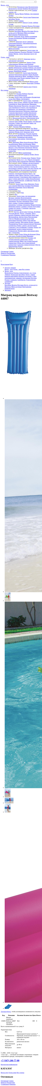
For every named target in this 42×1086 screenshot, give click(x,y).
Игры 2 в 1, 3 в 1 (22, 159)
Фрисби (35, 135)
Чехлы (17, 19)
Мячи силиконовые (24, 153)
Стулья (11, 24)
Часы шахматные (23, 161)
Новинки (12, 255)
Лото (10, 161)
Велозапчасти (33, 8)
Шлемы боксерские (29, 114)
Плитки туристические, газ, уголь (24, 273)
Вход (11, 264)
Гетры (21, 234)
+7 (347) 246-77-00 (10, 1060)
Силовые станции (27, 206)
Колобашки (35, 186)
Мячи (30, 116)
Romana (27, 130)
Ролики (7, 280)
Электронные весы (32, 118)
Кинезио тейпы (22, 220)
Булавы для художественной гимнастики (22, 238)
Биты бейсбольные (20, 95)
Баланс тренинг (34, 222)
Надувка (34, 278)
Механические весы (19, 118)
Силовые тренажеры (23, 205)
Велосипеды (9, 273)
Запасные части (19, 36)
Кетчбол (20, 135)
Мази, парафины (28, 76)
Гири (16, 121)
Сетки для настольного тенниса (19, 166)
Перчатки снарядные (30, 111)
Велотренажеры (26, 198)
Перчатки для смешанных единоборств (22, 109)
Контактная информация (9, 1064)
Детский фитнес (14, 213)
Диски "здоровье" (26, 213)
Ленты (36, 154)
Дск (32, 128)
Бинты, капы (13, 102)
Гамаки (21, 21)
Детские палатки (31, 133)
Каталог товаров (10, 268)
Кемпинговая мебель (12, 276)
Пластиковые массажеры (17, 139)
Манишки (16, 142)
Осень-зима (12, 1072)
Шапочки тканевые (24, 186)
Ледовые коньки (27, 69)
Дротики (16, 127)
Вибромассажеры (26, 199)
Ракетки (30, 94)
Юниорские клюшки (21, 67)
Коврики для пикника (16, 29)
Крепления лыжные (21, 74)
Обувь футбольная (29, 234)
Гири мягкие (31, 220)
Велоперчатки (33, 7)
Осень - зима (5, 57)
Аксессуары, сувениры (30, 100)
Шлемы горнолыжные (25, 64)
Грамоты (26, 154)
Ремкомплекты (23, 34)
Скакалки (12, 227)
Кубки (32, 154)
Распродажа (11, 253)
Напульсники (32, 217)
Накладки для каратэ (29, 106)
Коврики (17, 52)
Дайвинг (8, 274)
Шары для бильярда (22, 99)
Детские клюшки (33, 66)
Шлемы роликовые (29, 38)
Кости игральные (34, 159)
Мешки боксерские (15, 106)
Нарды (14, 161)
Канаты (25, 173)
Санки (11, 85)
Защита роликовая (31, 36)
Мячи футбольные (23, 146)
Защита (29, 62)
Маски (21, 14)
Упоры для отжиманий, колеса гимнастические (25, 228)
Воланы (19, 94)
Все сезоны (4, 90)
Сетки (32, 175)
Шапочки (31, 184)
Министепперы (35, 205)
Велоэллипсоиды (14, 199)
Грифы (20, 121)
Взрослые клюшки (21, 66)
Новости (4, 253)
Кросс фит (35, 215)
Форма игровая (21, 236)
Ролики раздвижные (15, 38)
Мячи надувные (29, 33)
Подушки (36, 26)
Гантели (11, 121)
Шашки (38, 161)
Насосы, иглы (13, 147)
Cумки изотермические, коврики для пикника (20, 277)
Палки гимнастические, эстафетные (21, 180)
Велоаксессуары (22, 7)
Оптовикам (4, 251)
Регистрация (5, 264)
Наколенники (34, 146)
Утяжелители (13, 231)
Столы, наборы (33, 22)
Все (19, 92)
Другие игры (13, 135)
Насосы (30, 26)
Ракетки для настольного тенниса (25, 165)
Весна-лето (4, 1072)
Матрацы (20, 33)
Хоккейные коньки (20, 71)
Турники (17, 182)
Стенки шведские (18, 179)
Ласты (17, 14)
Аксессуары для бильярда (23, 97)
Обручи (11, 219)
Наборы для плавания (31, 14)
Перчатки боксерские (16, 111)
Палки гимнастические (26, 224)
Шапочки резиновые (15, 187)
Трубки (11, 15)
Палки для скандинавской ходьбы (23, 79)
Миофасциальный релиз (22, 219)
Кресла (25, 22)
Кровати (24, 26)
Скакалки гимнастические (26, 245)
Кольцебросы (28, 135)
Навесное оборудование (17, 130)
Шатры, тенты (18, 54)
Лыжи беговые (33, 74)
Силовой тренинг (14, 222)
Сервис (11, 251)
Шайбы (11, 67)
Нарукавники (13, 34)
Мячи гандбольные (25, 144)
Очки (26, 184)
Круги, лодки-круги (30, 285)
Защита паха (27, 87)
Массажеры (25, 222)
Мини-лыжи (34, 81)
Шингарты (19, 114)
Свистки (26, 175)
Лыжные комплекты (15, 76)
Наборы (24, 94)
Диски (25, 121)
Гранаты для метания (16, 173)
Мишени (22, 127)
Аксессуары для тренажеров (26, 196)
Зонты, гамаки (30, 274)
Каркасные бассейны (18, 274)
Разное (20, 246)
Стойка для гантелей (22, 123)
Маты (35, 128)
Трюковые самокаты (15, 45)
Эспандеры (16, 232)
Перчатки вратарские (25, 147)
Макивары (33, 104)
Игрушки (30, 31)
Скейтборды (32, 47)
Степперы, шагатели (29, 208)
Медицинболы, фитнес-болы (18, 217)
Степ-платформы (21, 227)
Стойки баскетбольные (32, 179)
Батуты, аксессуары (20, 212)
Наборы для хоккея (34, 67)
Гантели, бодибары (34, 212)
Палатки (23, 52)
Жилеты (24, 31)
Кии (14, 99)
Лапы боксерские (23, 104)
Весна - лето (5, 5)
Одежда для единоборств (28, 107)
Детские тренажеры (22, 201)
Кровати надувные (25, 276)
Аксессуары (27, 17)
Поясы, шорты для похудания (27, 225)
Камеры (25, 8)
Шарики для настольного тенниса (25, 170)
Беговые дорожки (14, 198)
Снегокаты (20, 61)
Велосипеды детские (15, 8)
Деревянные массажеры (25, 137)
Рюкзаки (29, 52)
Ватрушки (30, 83)
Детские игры (25, 158)
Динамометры (13, 224)
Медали (11, 156)
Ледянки (37, 83)
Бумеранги (21, 133)
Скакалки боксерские (16, 113)
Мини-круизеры (14, 48)
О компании (5, 255)
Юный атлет (19, 132)
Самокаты (30, 41)
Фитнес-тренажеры (15, 210)
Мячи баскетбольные (27, 142)
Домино (33, 158)
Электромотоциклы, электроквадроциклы (23, 43)
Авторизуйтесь (6, 1011)
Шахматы (32, 161)
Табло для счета (28, 168)
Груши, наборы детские (25, 102)
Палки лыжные (26, 78)
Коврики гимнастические (22, 215)
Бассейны (18, 31)
